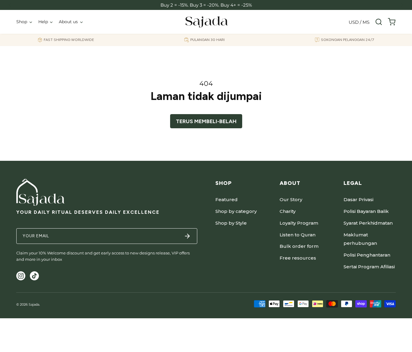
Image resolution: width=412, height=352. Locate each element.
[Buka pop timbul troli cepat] (391, 21)
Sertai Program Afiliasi (369, 266)
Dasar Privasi (358, 199)
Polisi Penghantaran (367, 255)
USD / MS (359, 22)
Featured (226, 199)
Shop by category (236, 211)
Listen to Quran (297, 235)
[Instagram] (20, 275)
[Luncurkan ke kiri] (10, 5)
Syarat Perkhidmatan (368, 223)
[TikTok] (34, 275)
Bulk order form (299, 246)
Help (43, 21)
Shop (21, 21)
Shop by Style (231, 223)
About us (68, 21)
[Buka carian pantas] (378, 21)
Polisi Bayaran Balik (366, 211)
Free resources (298, 258)
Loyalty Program (299, 223)
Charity (288, 211)
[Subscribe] (187, 236)
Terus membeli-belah (206, 121)
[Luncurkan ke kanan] (402, 5)
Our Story (291, 199)
